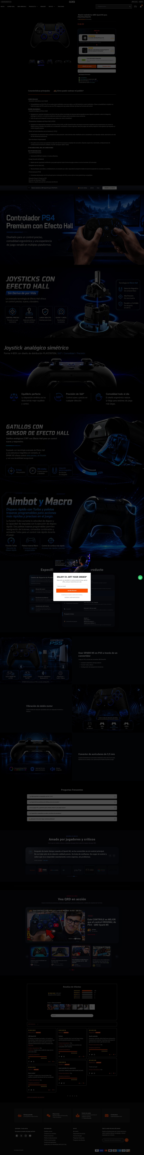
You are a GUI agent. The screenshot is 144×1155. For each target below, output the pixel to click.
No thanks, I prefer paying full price (72, 597)
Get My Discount (72, 590)
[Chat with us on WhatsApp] (140, 577)
